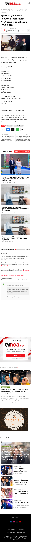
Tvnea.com (26, 270)
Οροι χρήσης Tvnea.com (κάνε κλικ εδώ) (12, 275)
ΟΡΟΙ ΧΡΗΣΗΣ (10, 532)
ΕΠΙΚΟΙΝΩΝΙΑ (21, 532)
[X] (12, 129)
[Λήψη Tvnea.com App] (15, 349)
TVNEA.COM (4, 265)
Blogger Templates (18, 536)
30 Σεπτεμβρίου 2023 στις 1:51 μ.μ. (15, 285)
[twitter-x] (17, 522)
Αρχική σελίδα (5, 9)
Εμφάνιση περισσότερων (22, 151)
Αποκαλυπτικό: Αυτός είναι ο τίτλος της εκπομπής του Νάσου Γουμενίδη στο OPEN (14, 392)
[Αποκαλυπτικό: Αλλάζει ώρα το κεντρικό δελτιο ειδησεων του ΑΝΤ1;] (6, 470)
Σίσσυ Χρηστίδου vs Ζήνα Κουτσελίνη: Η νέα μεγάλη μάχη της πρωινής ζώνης (21, 493)
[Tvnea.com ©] (13, 3)
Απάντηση (10, 296)
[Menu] (2, 3)
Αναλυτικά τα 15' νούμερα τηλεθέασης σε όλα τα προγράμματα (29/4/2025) (15, 208)
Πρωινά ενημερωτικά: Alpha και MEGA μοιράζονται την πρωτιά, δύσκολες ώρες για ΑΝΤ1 (15, 179)
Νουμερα (9, 125)
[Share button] (22, 129)
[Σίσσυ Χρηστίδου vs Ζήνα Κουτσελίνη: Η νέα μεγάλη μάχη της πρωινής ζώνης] (6, 493)
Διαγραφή (17, 296)
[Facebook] (8, 129)
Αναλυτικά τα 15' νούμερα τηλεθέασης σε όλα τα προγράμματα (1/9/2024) (15, 238)
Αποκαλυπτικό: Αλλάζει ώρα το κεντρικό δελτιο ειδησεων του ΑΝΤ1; (21, 470)
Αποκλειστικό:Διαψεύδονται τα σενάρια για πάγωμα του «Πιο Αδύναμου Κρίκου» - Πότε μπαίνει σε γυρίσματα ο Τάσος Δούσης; (21, 504)
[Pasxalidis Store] (14, 431)
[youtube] (20, 522)
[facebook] (11, 522)
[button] (29, 3)
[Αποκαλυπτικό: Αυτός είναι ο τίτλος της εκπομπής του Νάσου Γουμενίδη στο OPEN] (15, 377)
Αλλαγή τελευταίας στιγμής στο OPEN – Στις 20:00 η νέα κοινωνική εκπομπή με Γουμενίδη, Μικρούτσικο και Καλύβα (22, 481)
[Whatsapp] (17, 129)
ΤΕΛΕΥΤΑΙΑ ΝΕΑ (14, 9)
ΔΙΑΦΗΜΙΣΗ (21, 529)
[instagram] (14, 522)
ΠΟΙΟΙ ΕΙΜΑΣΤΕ (11, 529)
